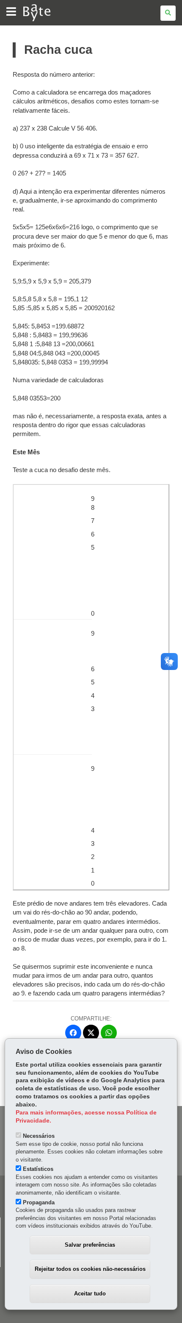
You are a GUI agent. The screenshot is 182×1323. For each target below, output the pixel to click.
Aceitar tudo (90, 1293)
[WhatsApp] (109, 1033)
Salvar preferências (90, 1245)
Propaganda (39, 1202)
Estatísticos (38, 1169)
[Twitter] (91, 1033)
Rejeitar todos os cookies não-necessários (90, 1269)
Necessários (39, 1136)
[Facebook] (73, 1033)
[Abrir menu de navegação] (11, 12)
